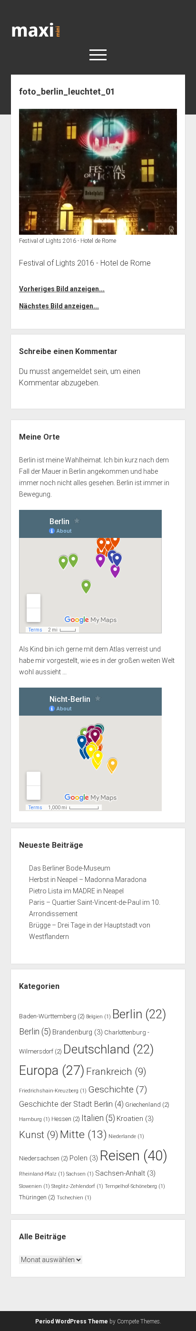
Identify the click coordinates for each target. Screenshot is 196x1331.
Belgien (98, 1017)
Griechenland (147, 1104)
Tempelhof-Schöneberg (135, 1186)
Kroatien (135, 1118)
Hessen (65, 1118)
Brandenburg (77, 1032)
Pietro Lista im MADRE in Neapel (76, 891)
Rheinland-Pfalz (42, 1174)
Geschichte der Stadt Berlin (71, 1104)
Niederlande (126, 1136)
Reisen (133, 1156)
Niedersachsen (43, 1158)
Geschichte (117, 1089)
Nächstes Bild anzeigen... (59, 306)
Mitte (83, 1134)
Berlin (139, 1014)
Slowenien (34, 1186)
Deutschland (108, 1049)
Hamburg (34, 1119)
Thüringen (37, 1197)
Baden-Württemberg (52, 1016)
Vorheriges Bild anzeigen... (62, 289)
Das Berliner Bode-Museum (69, 868)
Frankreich (116, 1071)
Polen (83, 1158)
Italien (98, 1118)
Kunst (39, 1134)
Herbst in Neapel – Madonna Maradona (88, 879)
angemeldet (72, 371)
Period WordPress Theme (71, 1321)
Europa (52, 1070)
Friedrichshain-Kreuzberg (53, 1091)
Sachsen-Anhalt (125, 1173)
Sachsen (80, 1174)
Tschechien (74, 1198)
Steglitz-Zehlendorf (77, 1186)
